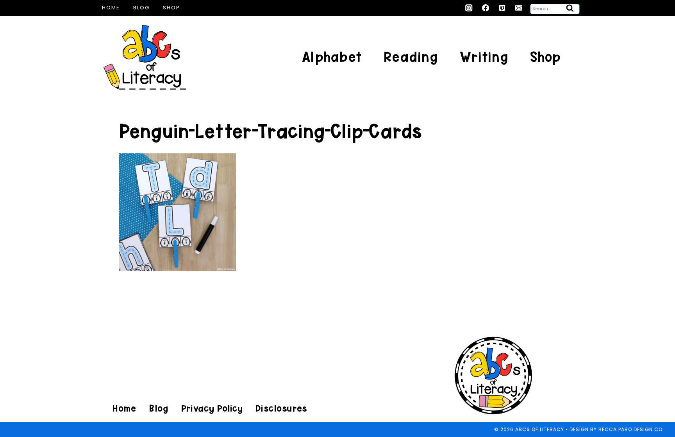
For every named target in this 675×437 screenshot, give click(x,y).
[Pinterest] (502, 8)
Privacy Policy (212, 408)
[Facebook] (486, 8)
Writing (484, 57)
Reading (411, 57)
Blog (141, 7)
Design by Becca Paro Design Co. (617, 429)
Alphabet (332, 57)
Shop (171, 7)
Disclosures (281, 408)
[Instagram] (469, 8)
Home (111, 7)
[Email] (519, 8)
